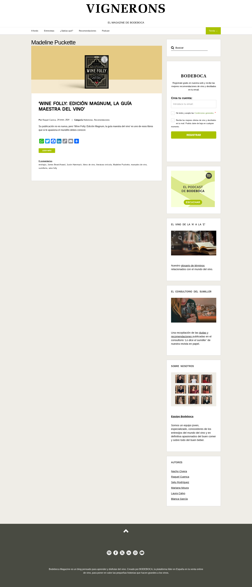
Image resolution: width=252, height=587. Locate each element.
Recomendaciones (87, 31)
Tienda (212, 31)
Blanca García (179, 498)
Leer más (46, 150)
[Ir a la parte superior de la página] (126, 533)
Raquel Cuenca (180, 476)
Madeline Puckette (121, 165)
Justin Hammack (74, 165)
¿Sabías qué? (66, 31)
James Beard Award (56, 165)
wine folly (53, 168)
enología (42, 165)
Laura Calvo (178, 493)
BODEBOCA (146, 569)
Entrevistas (49, 31)
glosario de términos (193, 265)
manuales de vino (139, 165)
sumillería (43, 168)
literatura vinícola (104, 165)
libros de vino (89, 165)
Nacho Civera (179, 471)
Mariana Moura (180, 487)
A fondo (34, 31)
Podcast (105, 31)
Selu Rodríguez (180, 482)
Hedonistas (88, 120)
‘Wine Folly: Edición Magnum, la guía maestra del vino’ (85, 106)
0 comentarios (45, 161)
